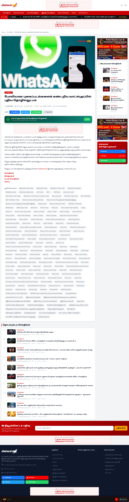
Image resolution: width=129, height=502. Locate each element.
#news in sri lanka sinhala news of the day (18, 247)
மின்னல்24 (43, 169)
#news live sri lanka (21, 254)
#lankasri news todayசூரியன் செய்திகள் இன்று (20, 204)
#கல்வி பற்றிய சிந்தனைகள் (15, 305)
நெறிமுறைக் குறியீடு (112, 462)
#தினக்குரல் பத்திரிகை (13, 313)
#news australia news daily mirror (55, 219)
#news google (32, 239)
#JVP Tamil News (85, 196)
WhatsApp (37, 112)
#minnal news (44, 208)
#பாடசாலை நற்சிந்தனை (47, 313)
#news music (68, 254)
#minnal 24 (34, 208)
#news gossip (62, 239)
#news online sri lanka (69, 258)
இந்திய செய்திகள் (48, 13)
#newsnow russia (21, 289)
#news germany (65, 235)
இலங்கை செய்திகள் (60, 480)
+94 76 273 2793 (9, 469)
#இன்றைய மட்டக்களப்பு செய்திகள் (45, 301)
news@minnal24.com (10, 473)
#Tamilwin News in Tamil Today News (16, 293)
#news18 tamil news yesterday (37, 286)
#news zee (21, 286)
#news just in (24, 250)
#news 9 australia (51, 215)
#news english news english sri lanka (30, 227)
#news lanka (49, 250)
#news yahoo (80, 282)
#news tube (55, 274)
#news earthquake (11, 227)
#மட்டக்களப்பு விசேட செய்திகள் (69, 313)
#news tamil (63, 270)
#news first (63, 227)
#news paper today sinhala (28, 262)
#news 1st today (64, 211)
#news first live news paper (48, 231)
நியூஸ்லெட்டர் (110, 469)
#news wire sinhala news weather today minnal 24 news (22, 282)
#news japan (73, 247)
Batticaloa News (19, 13)
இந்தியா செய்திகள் (59, 477)
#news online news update (52, 258)
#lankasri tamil (42, 204)
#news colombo (48, 223)
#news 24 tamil (10, 215)
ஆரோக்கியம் (57, 469)
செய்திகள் (7, 13)
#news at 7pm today (36, 219)
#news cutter (59, 223)
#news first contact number (13, 231)
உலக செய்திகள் (33, 13)
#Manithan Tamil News (75, 204)
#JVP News (57, 192)
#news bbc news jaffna (12, 223)
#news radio (84, 262)
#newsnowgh (33, 289)
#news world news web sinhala (64, 282)
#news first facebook (31, 231)
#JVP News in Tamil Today (13, 196)
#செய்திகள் (71, 309)
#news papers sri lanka (45, 262)
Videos (74, 13)
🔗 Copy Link (48, 112)
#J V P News (40, 192)
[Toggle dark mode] (125, 5)
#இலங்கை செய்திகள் (33, 297)
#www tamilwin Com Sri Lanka (14, 297)
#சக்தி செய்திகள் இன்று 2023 (56, 305)
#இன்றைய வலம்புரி (66, 301)
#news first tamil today (12, 235)
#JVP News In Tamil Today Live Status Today (36, 196)
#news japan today (11, 250)
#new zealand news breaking (69, 208)
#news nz (8, 258)
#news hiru (49, 243)
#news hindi (39, 243)
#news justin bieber (36, 250)
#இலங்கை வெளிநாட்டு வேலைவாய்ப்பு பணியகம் (60, 297)
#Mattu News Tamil (22, 208)
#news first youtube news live (48, 235)
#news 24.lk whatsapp (24, 215)
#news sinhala (59, 266)
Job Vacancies (83, 13)
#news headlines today (25, 243)
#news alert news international (68, 215)
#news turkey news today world (71, 274)
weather (55, 466)
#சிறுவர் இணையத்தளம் (56, 309)
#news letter (84, 250)
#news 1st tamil (52, 211)
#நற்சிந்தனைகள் (30, 313)
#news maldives (56, 254)
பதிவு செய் (120, 428)
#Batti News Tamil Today (26, 188)
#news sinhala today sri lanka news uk (77, 266)
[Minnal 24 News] (10, 5)
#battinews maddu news (26, 192)
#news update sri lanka (54, 278)
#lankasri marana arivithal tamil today (32, 200)
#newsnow (9, 289)
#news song (9, 270)
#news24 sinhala (68, 286)
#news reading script (24, 266)
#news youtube (10, 286)
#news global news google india (15, 239)
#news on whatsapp (35, 258)
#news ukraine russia (24, 278)
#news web (78, 278)
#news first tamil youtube (29, 235)
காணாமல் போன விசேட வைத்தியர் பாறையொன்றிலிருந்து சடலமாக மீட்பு (41, 17)
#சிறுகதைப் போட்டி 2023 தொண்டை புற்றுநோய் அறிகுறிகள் (25, 309)
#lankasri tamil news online (57, 204)
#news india (63, 247)
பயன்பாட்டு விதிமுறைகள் (114, 458)
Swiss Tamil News (63, 13)
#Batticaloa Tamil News (74, 188)
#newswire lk (54, 289)
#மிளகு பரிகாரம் (44, 317)
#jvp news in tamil (68, 192)
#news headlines (11, 243)
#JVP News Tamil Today (71, 196)
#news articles (23, 219)
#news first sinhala (64, 231)
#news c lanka (26, 223)
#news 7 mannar (38, 215)
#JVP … (49, 192)
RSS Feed (108, 473)
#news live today (35, 254)
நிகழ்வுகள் (9, 176)
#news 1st (9, 211)
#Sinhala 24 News (66, 289)
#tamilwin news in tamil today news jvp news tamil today (46, 293)
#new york (55, 208)
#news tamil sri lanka (76, 270)
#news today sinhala (27, 274)
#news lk (45, 254)
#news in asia (60, 243)
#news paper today (11, 262)
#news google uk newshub (47, 239)
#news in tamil (37, 247)
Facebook (15, 112)
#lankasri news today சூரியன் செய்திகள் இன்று (61, 200)
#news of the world (20, 258)
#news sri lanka (20, 270)
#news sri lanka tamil (34, 270)
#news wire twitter (46, 282)
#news (83, 208)
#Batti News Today (42, 188)
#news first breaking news (77, 227)
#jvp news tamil (56, 196)
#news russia (47, 266)
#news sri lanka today (50, 270)
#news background (73, 219)
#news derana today (73, 223)
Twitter (26, 112)
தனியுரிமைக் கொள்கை (113, 455)
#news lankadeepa (61, 250)
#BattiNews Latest (11, 192)
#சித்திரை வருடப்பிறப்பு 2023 (78, 305)
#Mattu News (9, 208)
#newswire (43, 289)
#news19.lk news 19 (54, 286)
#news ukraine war (39, 278)
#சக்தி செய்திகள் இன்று (36, 305)
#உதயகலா (80, 301)
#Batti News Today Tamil (57, 188)
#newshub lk (80, 286)
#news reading (10, 266)
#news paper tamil (84, 258)
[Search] (122, 5)
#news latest (74, 250)
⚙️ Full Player (123, 499)
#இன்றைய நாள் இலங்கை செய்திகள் (18, 301)
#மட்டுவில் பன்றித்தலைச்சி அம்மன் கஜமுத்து (20, 317)
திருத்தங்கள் (109, 466)
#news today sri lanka (42, 274)
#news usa (68, 278)
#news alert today (11, 219)
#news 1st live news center (23, 211)
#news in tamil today (50, 247)
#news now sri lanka (81, 254)
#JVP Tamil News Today (12, 200)
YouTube (31, 477)
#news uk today (10, 278)
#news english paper (51, 227)
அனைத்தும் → (123, 17)
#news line (9, 254)
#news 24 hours (77, 211)
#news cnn (37, 223)
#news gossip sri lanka (76, 239)
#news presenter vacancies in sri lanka (67, 262)
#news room (36, 266)
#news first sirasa (79, 231)
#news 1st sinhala (39, 211)
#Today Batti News (71, 293)
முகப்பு (4, 32)
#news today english (12, 274)
